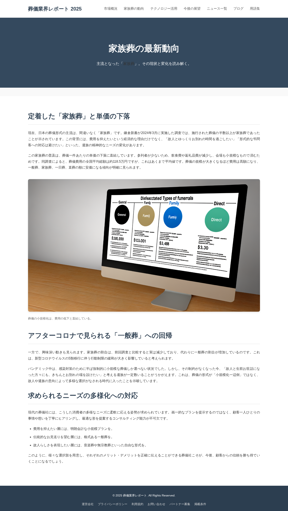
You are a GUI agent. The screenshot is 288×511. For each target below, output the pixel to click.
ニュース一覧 (217, 8)
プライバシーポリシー (112, 504)
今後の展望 (192, 8)
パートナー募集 (180, 504)
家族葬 (129, 64)
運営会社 (88, 504)
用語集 (255, 8)
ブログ (238, 8)
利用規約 (137, 504)
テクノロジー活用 (163, 8)
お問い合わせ (156, 504)
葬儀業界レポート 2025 (55, 9)
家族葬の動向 (134, 8)
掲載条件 (200, 504)
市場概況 (110, 8)
